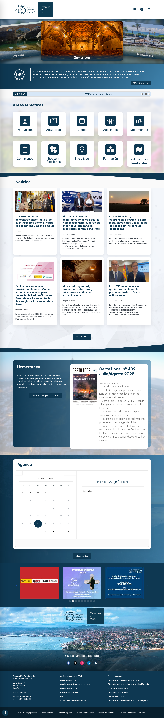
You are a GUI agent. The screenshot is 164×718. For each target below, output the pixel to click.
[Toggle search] (149, 9)
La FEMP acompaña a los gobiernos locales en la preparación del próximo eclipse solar (124, 291)
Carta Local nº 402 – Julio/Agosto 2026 (119, 371)
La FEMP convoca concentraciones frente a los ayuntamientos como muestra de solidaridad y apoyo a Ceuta (35, 221)
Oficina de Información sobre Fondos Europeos (128, 700)
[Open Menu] (134, 9)
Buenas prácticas (115, 676)
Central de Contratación (118, 692)
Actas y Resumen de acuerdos (73, 700)
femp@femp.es (19, 692)
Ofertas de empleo (116, 696)
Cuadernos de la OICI (69, 688)
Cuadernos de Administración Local (75, 684)
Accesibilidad (47, 712)
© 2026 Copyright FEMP (28, 712)
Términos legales (64, 712)
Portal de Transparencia (118, 688)
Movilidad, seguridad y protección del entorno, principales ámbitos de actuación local (77, 291)
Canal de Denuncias (68, 680)
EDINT (63, 696)
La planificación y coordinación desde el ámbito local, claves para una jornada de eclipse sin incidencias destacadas (128, 222)
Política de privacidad (85, 712)
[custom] (95, 663)
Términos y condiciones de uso (131, 712)
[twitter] (75, 663)
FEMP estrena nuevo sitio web (47, 94)
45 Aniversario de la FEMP (71, 676)
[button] (15, 585)
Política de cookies (106, 712)
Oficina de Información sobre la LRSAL (124, 680)
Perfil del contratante (69, 692)
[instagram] (82, 663)
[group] (82, 41)
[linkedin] (89, 663)
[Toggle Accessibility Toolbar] (5, 712)
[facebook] (68, 663)
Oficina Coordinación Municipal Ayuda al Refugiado (129, 684)
